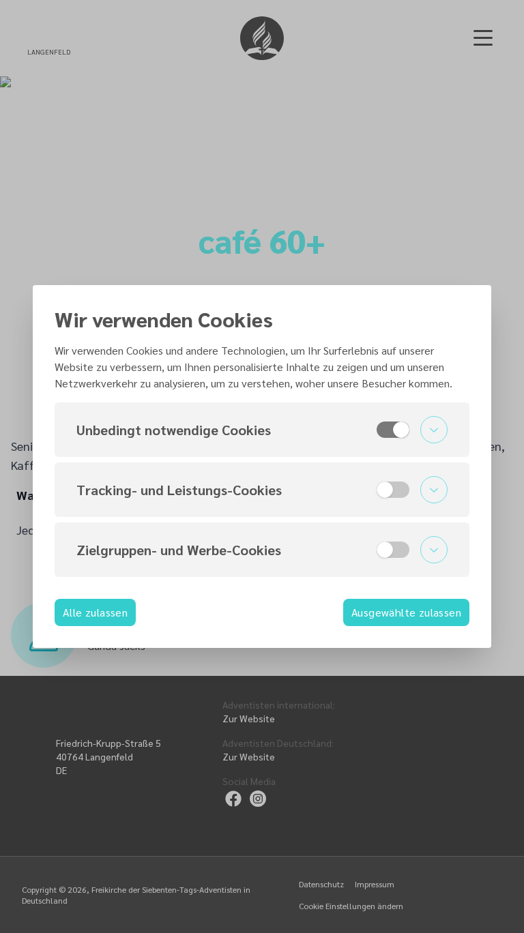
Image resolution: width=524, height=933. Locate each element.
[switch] (393, 429)
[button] (262, 429)
